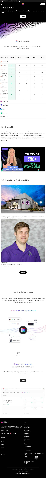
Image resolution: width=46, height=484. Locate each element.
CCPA (29, 473)
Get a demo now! (5, 267)
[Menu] (1, 4)
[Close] (45, 1)
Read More (24, 272)
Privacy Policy (18, 473)
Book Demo (43, 4)
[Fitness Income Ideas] (23, 159)
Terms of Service (24, 473)
